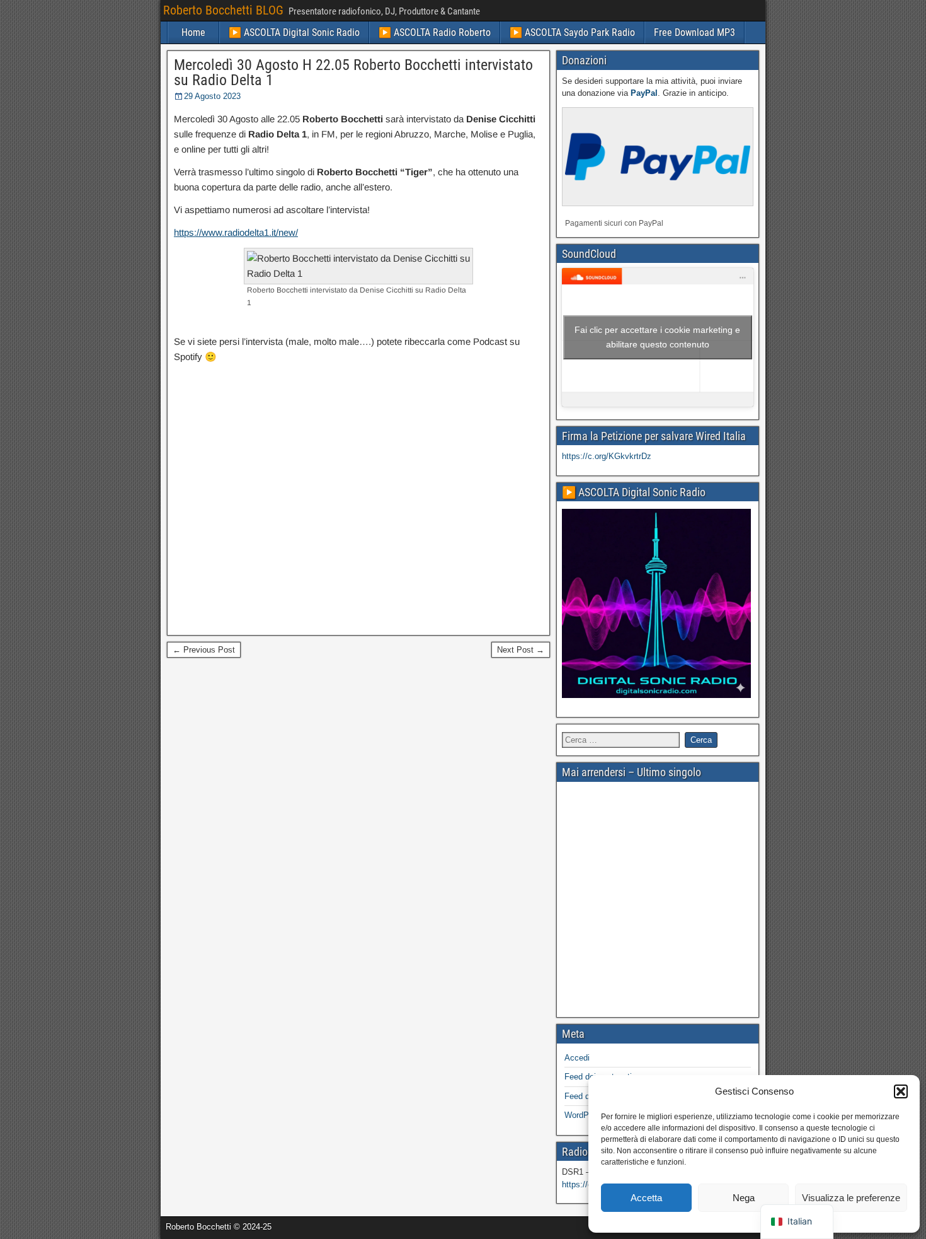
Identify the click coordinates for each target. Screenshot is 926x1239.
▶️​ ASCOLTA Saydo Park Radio (572, 32)
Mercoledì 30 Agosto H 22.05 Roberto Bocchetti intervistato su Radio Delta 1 (353, 72)
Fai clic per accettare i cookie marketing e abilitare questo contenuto (657, 337)
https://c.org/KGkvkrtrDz (606, 456)
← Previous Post (204, 649)
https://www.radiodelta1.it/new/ (236, 232)
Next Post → (520, 649)
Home (193, 32)
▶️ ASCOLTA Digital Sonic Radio (294, 32)
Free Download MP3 (694, 32)
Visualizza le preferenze (851, 1197)
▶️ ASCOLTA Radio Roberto (435, 32)
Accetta (646, 1197)
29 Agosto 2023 (212, 96)
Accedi (577, 1057)
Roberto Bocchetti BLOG (223, 10)
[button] (901, 1091)
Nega (744, 1197)
